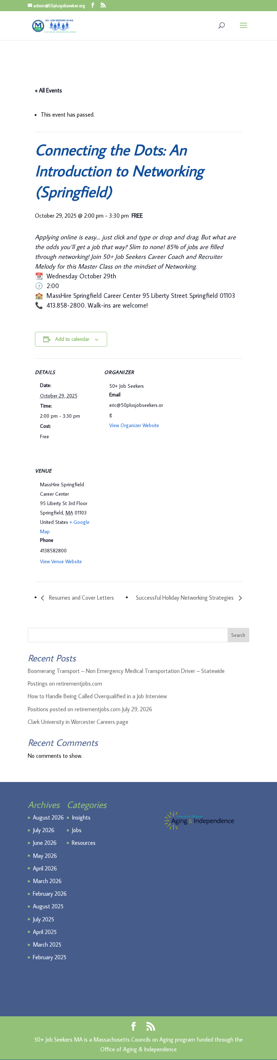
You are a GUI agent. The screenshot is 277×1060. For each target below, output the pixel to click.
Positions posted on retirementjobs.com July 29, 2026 (90, 709)
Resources (84, 842)
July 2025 (43, 919)
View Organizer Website (134, 425)
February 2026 (50, 893)
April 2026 (45, 868)
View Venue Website (61, 561)
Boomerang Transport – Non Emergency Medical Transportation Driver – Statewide (126, 670)
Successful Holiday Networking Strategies (185, 597)
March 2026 (47, 881)
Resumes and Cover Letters (81, 597)
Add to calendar (72, 339)
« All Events (48, 90)
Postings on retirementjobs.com (65, 683)
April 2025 (45, 931)
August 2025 (48, 906)
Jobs (77, 830)
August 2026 (48, 817)
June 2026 (45, 842)
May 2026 (45, 855)
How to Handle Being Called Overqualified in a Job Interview (97, 696)
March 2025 (47, 944)
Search (238, 635)
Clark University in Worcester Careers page (78, 721)
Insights (81, 817)
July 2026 (43, 830)
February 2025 (49, 957)
